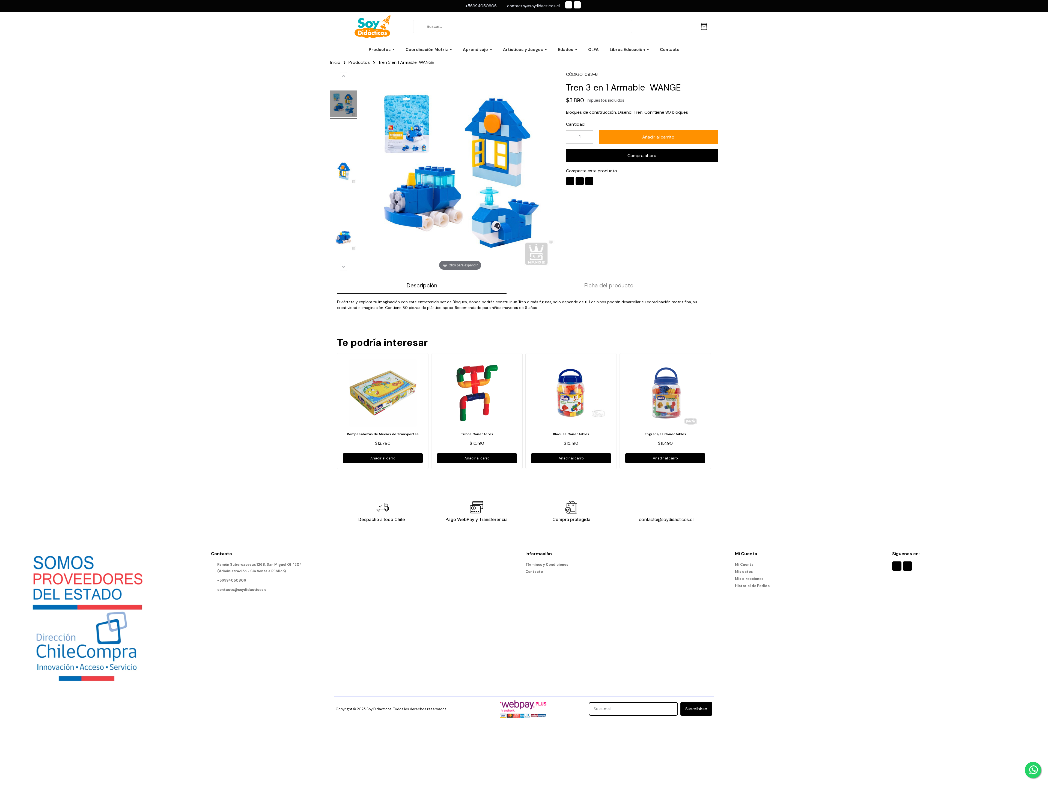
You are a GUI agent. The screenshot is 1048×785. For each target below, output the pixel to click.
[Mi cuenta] (691, 26)
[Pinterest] (589, 181)
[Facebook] (568, 4)
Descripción (421, 285)
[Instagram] (577, 4)
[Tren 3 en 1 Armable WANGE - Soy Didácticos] (343, 104)
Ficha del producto (608, 285)
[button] (658, 137)
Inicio (335, 62)
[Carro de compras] (704, 25)
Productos (359, 62)
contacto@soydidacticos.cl (666, 519)
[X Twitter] (580, 181)
